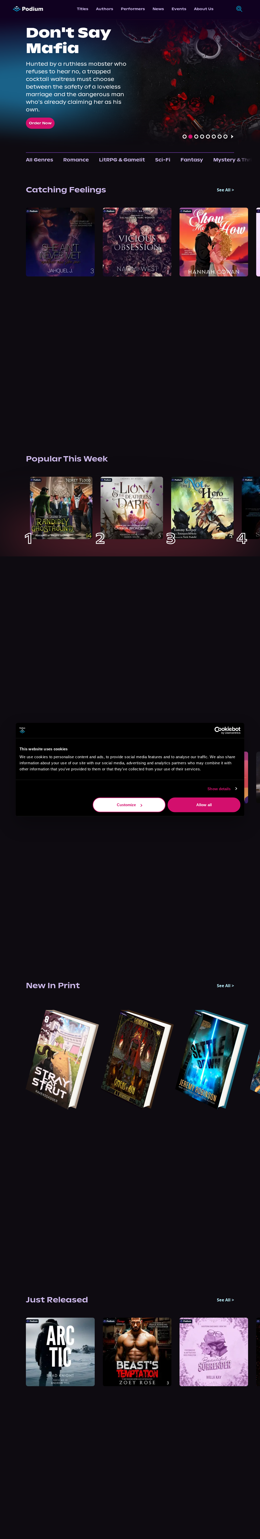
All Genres (39, 160)
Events (179, 9)
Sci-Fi (162, 160)
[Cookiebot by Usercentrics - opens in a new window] (218, 730)
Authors (104, 9)
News (158, 9)
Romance (76, 160)
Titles (82, 9)
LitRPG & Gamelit (122, 160)
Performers (133, 9)
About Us (204, 9)
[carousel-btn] (185, 137)
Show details (219, 788)
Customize (126, 805)
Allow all (204, 805)
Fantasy (192, 160)
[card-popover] (60, 242)
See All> (225, 190)
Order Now (40, 123)
